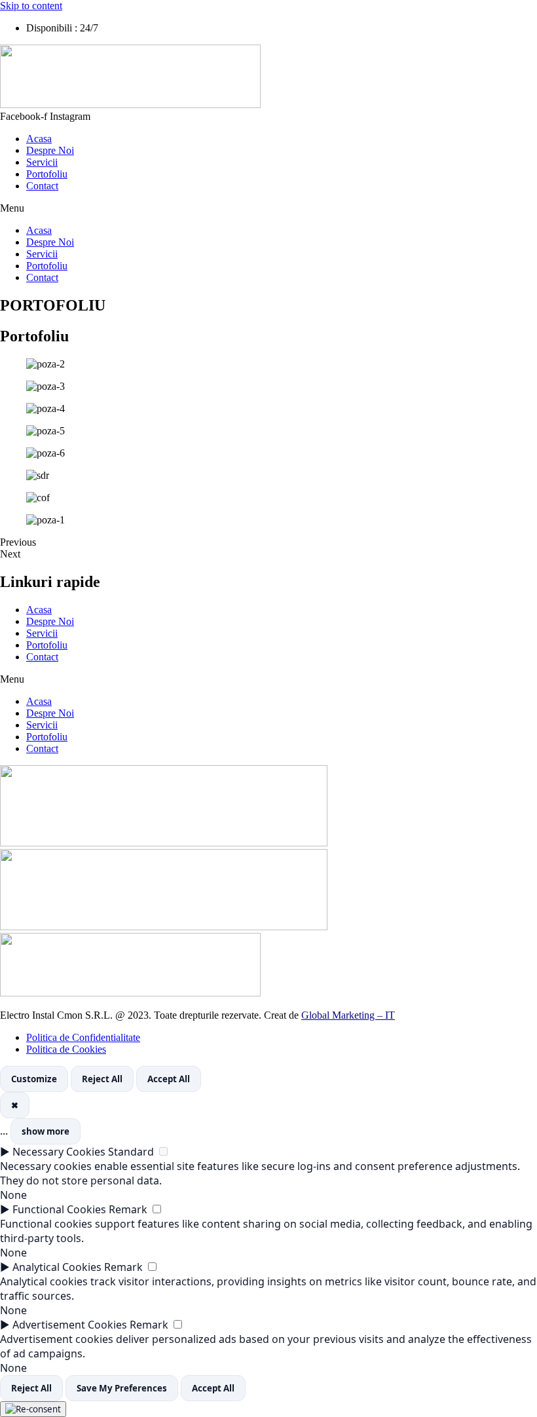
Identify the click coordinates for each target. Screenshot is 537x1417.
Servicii (42, 162)
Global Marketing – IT (348, 1015)
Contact (42, 185)
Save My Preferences (122, 1388)
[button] (268, 208)
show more (45, 1131)
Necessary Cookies (58, 1151)
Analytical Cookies (57, 1267)
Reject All (102, 1079)
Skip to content (31, 5)
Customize (34, 1079)
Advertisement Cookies (69, 1324)
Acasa (39, 138)
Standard (131, 1151)
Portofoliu (46, 173)
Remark (128, 1209)
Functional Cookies (59, 1209)
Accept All (168, 1079)
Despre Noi (50, 150)
